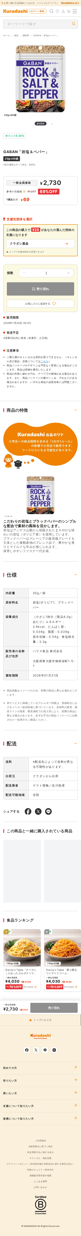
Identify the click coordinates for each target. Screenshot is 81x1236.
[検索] (51, 11)
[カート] (69, 11)
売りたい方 (10, 1080)
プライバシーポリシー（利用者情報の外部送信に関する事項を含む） (40, 1164)
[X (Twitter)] (36, 1050)
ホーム (6, 35)
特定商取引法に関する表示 (40, 1152)
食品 (16, 35)
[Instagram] (54, 1050)
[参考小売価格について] (24, 191)
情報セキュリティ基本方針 (40, 1169)
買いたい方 (10, 1093)
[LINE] (45, 1050)
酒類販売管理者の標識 (40, 1175)
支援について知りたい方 (18, 1106)
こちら (45, 361)
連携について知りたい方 (18, 1118)
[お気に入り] (57, 11)
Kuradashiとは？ (70, 2)
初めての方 (10, 1067)
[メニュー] (75, 11)
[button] (35, 987)
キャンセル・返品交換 (40, 1158)
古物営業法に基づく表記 (40, 1146)
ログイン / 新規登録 (39, 11)
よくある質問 (40, 1181)
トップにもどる (42, 1019)
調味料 (26, 35)
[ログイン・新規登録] (63, 11)
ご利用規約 (40, 1140)
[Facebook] (27, 1050)
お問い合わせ (40, 1187)
